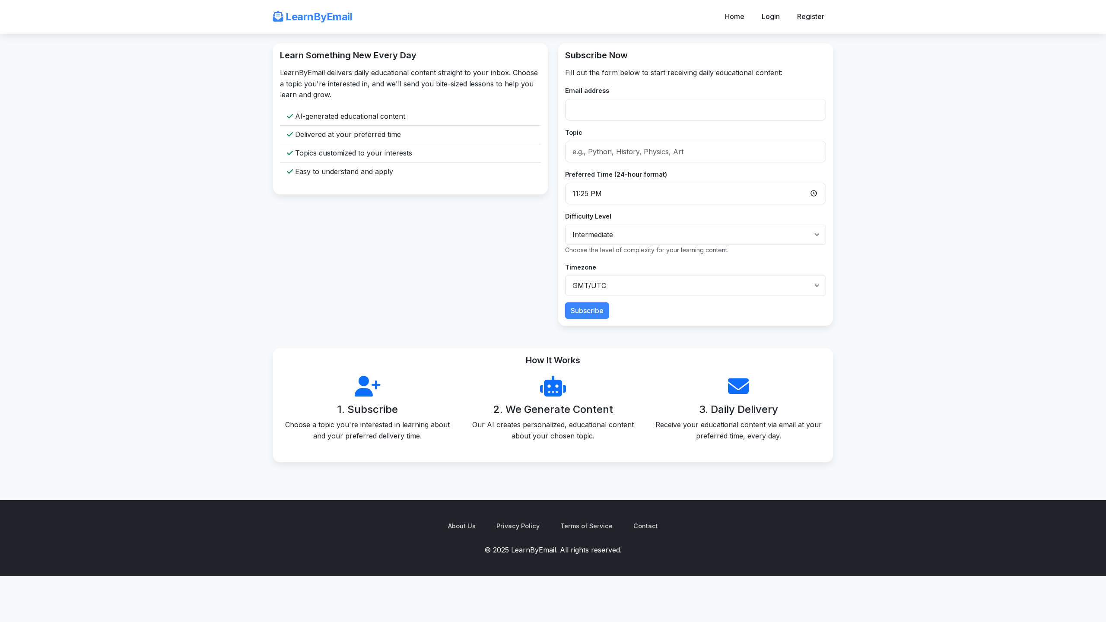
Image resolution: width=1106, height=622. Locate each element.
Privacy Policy (518, 526)
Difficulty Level (588, 216)
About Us (462, 526)
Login (771, 16)
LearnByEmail (317, 16)
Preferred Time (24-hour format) (616, 174)
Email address (587, 90)
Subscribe (587, 310)
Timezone (580, 267)
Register (810, 16)
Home (734, 16)
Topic (573, 132)
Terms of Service (586, 526)
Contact (645, 526)
